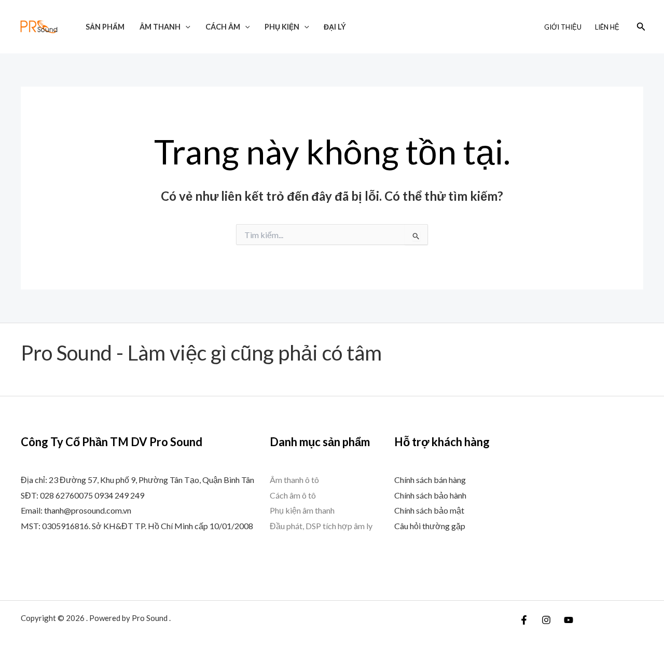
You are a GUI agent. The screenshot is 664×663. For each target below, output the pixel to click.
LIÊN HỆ (607, 27)
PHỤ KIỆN (282, 26)
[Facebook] (524, 620)
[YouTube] (568, 620)
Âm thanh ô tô (294, 480)
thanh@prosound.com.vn (87, 510)
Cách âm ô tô (293, 495)
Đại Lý (335, 26)
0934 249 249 (119, 495)
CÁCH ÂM (222, 26)
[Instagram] (546, 620)
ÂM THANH (160, 26)
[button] (185, 26)
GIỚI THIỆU (563, 27)
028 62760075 (66, 495)
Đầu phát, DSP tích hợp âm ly (321, 526)
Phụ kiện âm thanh (302, 510)
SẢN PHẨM (105, 26)
